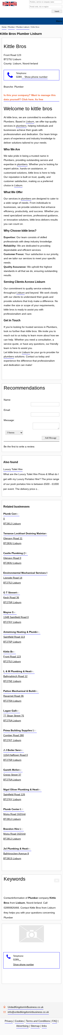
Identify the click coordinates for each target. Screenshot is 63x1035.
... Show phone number (35, 76)
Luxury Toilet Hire (13, 469)
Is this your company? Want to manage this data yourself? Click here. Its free (30, 97)
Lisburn (30, 121)
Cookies (19, 1021)
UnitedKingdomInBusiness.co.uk (25, 1007)
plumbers (21, 125)
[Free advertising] (9, 4)
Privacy (9, 1021)
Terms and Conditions (38, 1021)
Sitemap (35, 1025)
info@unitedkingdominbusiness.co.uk (28, 1012)
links (44, 1025)
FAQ (54, 1021)
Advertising (22, 1025)
